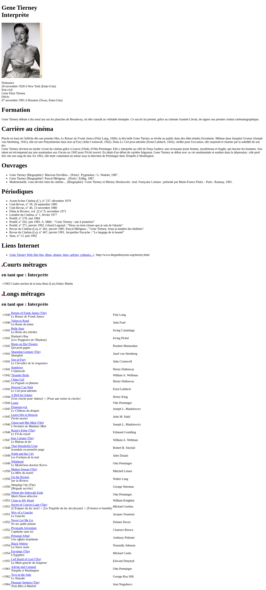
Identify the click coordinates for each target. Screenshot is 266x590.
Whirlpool (17, 461)
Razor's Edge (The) (23, 430)
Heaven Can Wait (22, 387)
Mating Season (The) (24, 469)
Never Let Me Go (22, 520)
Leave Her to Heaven (24, 415)
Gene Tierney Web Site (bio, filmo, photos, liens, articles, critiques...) (51, 254)
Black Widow (19, 543)
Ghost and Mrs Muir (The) (27, 422)
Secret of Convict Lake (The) (29, 504)
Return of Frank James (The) (29, 313)
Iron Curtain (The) (22, 438)
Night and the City (22, 453)
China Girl (17, 379)
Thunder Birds (20, 375)
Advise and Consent (23, 567)
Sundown (17, 367)
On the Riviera (20, 477)
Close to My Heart (22, 500)
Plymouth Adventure (24, 528)
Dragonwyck (19, 407)
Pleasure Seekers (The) (25, 582)
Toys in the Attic (21, 574)
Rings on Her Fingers (24, 344)
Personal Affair (20, 535)
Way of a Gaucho (22, 512)
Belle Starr (17, 328)
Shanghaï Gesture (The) (26, 352)
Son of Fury (18, 359)
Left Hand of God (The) (26, 559)
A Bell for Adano (21, 395)
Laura (14, 402)
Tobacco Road (20, 320)
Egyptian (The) (20, 551)
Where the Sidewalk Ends (27, 492)
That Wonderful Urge (24, 446)
